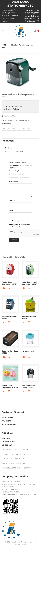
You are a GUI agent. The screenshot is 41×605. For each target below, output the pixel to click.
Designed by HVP (21, 544)
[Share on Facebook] (9, 129)
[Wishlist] (38, 31)
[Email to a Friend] (19, 129)
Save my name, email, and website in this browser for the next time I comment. (20, 224)
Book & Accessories (19, 121)
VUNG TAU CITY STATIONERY (14, 463)
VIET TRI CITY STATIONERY (13, 459)
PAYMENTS (6, 421)
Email (11, 211)
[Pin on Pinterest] (24, 129)
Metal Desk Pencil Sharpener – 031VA (29, 283)
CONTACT (6, 438)
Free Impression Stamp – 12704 (28, 387)
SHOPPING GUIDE (9, 424)
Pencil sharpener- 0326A (29, 318)
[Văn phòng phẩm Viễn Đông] (20, 31)
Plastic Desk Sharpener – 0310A (9, 283)
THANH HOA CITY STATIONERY (15, 450)
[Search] (35, 31)
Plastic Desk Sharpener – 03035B (10, 387)
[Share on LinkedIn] (29, 129)
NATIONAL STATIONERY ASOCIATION (18, 468)
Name (12, 201)
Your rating (14, 171)
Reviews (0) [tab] (8, 141)
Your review (14, 182)
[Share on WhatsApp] (4, 129)
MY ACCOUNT (7, 417)
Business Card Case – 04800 (10, 352)
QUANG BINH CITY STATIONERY (16, 454)
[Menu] (3, 31)
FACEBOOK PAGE (9, 442)
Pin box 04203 (28, 351)
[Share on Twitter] (14, 129)
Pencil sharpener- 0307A (9, 318)
